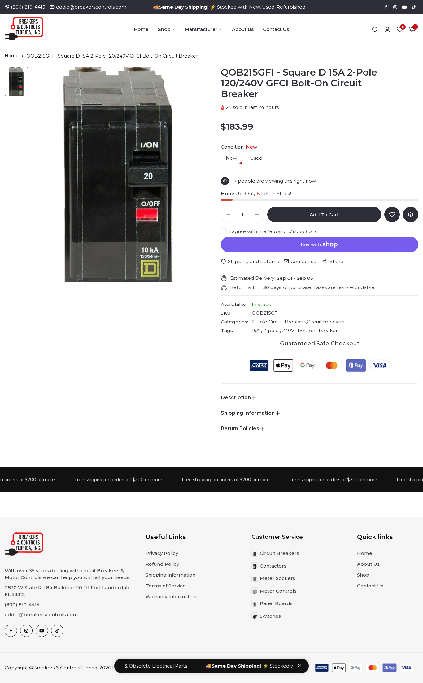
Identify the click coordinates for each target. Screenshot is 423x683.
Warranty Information (171, 596)
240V (288, 330)
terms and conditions (292, 231)
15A (256, 330)
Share (336, 261)
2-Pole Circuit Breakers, (279, 322)
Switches (270, 616)
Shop (164, 29)
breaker (327, 330)
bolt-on (306, 330)
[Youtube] (404, 7)
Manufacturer (201, 29)
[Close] (299, 665)
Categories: (234, 322)
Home (141, 29)
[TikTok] (413, 7)
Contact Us (276, 29)
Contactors (273, 566)
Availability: (233, 304)
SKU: (226, 313)
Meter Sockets (277, 578)
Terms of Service (166, 586)
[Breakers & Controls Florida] (24, 29)
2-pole (271, 330)
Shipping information (170, 575)
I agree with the (273, 231)
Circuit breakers (325, 322)
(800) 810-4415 (28, 7)
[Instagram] (395, 7)
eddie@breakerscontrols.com (91, 7)
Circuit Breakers (279, 553)
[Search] (375, 29)
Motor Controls (278, 591)
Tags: (227, 330)
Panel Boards (276, 603)
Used (256, 158)
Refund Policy (162, 564)
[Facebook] (385, 7)
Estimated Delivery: (252, 278)
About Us (243, 29)
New (231, 158)
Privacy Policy (162, 553)
